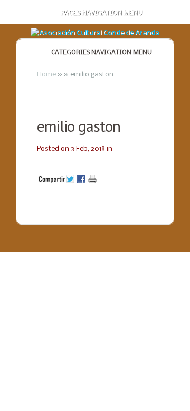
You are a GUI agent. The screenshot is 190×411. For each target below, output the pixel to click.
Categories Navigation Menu (101, 53)
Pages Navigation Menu (101, 13)
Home (46, 74)
